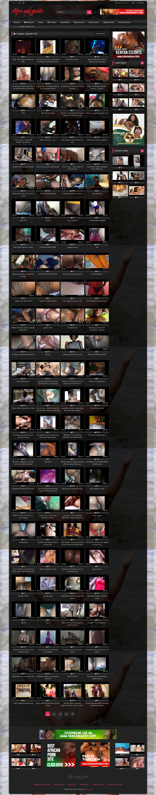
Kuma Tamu (84, 784)
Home (18, 22)
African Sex (88, 789)
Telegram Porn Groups (41, 784)
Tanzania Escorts (124, 22)
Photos (40, 22)
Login (133, 3)
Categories (30, 22)
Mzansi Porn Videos (115, 784)
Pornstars (53, 22)
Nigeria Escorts (79, 22)
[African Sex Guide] (27, 12)
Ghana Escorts (94, 22)
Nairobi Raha (65, 22)
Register (141, 3)
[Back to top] (149, 789)
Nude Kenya (59, 784)
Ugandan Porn (98, 784)
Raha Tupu (71, 784)
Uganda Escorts (108, 22)
